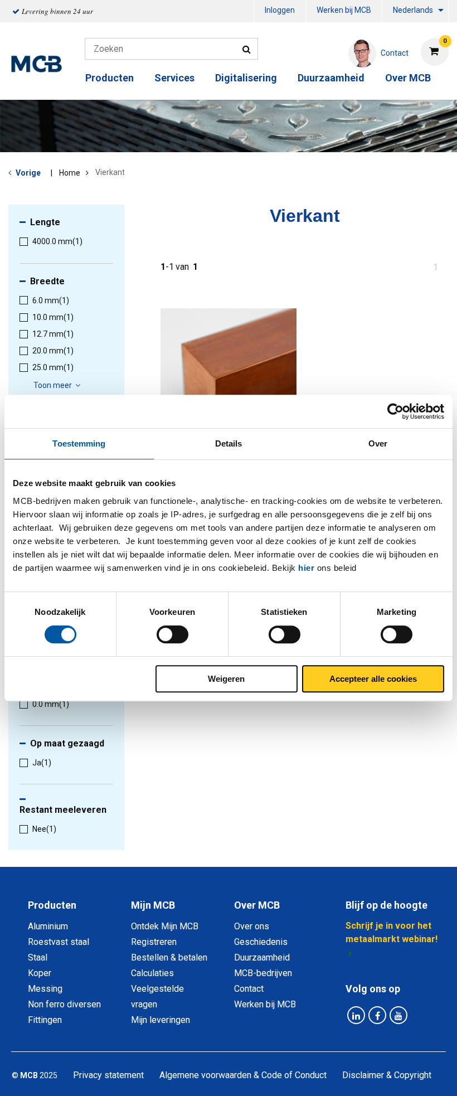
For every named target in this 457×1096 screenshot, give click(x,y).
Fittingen (45, 1020)
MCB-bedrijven (263, 973)
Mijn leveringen (160, 1020)
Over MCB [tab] (257, 905)
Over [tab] (377, 443)
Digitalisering (246, 78)
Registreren (154, 942)
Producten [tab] (52, 905)
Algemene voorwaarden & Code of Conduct (243, 1075)
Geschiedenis (261, 942)
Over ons (251, 926)
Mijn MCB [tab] (153, 905)
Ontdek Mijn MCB (164, 926)
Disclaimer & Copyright (386, 1075)
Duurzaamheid (331, 78)
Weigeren (226, 678)
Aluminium (48, 926)
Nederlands (413, 10)
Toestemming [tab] (78, 443)
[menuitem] (280, 11)
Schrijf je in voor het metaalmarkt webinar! (391, 932)
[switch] (172, 634)
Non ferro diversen (64, 1004)
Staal (37, 957)
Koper (39, 973)
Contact (249, 988)
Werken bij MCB (344, 10)
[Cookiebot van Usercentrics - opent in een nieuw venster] (395, 411)
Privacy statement (108, 1075)
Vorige (28, 172)
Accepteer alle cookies (373, 678)
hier (306, 568)
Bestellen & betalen (169, 957)
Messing (45, 988)
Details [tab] (228, 443)
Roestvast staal (58, 942)
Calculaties (152, 973)
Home (69, 172)
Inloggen (280, 10)
